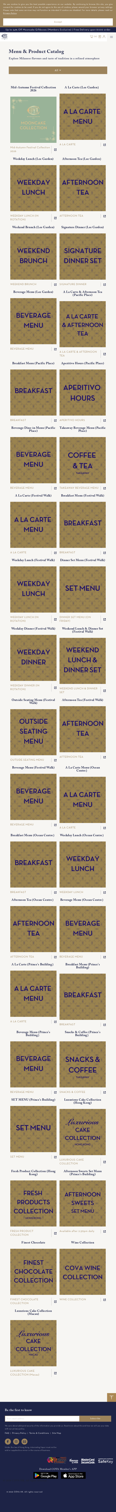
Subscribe (95, 1419)
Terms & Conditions (39, 1433)
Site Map (56, 1433)
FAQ (7, 1433)
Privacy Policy (10, 13)
